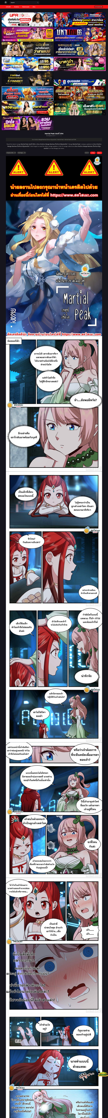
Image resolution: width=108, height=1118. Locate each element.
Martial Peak (59, 136)
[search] (38, 2)
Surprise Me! (99, 7)
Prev (93, 153)
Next (99, 153)
